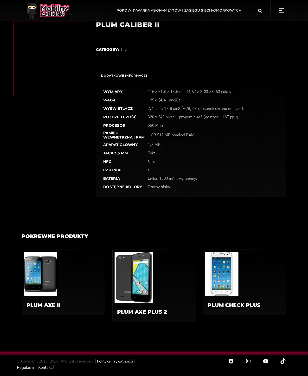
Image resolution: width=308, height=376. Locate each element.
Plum (125, 49)
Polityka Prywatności (115, 361)
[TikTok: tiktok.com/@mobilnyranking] (283, 361)
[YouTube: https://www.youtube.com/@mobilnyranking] (266, 361)
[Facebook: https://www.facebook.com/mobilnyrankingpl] (231, 361)
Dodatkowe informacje (124, 75)
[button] (281, 10)
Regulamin (26, 367)
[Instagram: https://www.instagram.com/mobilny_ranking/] (248, 361)
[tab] (124, 76)
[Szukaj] (260, 10)
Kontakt (45, 367)
